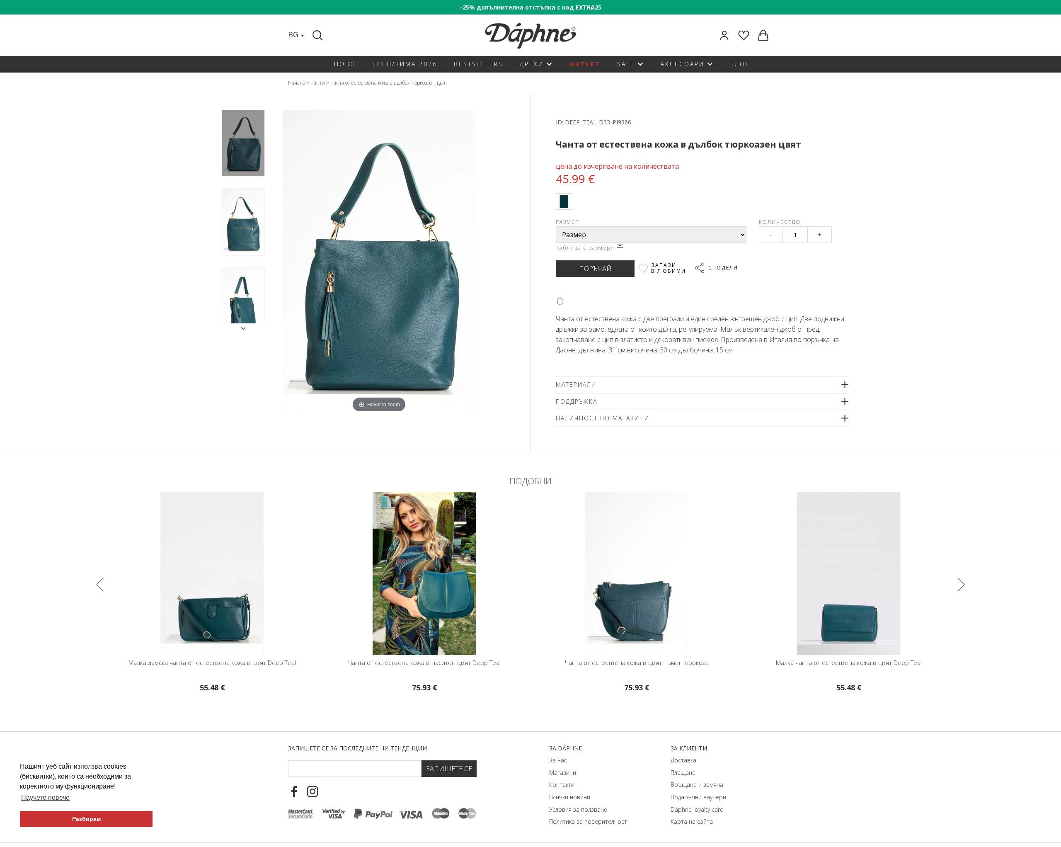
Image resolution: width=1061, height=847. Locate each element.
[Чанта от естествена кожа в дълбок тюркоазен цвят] (243, 143)
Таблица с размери (586, 247)
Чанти (317, 82)
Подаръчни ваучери (698, 797)
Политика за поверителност (588, 821)
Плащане (683, 773)
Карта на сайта (692, 821)
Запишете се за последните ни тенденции (357, 748)
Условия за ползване (578, 809)
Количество (780, 222)
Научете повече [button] (45, 797)
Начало (296, 82)
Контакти (561, 785)
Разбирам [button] (86, 818)
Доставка (683, 760)
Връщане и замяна (697, 785)
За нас (558, 760)
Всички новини (569, 797)
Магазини (562, 773)
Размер (567, 222)
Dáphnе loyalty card (697, 809)
